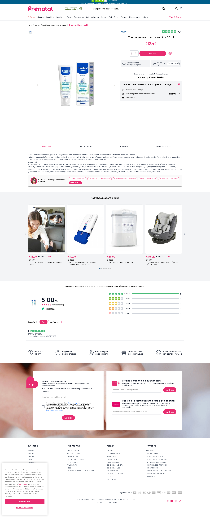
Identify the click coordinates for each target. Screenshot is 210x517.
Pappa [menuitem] (124, 17)
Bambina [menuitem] (50, 17)
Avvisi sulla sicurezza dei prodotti (80, 471)
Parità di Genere (113, 459)
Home (30, 25)
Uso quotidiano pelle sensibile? (99, 179)
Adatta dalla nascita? (77, 179)
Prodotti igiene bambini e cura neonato (53, 25)
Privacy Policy (112, 471)
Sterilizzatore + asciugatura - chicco (121, 262)
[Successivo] (184, 234)
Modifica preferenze (24, 508)
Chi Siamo (110, 450)
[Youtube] (172, 501)
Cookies (110, 477)
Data (43, 322)
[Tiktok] (180, 501)
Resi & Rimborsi (152, 468)
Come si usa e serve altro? (169, 179)
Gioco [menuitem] (104, 17)
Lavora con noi (152, 453)
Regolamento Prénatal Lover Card (159, 471)
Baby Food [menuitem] (114, 17)
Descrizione (46, 146)
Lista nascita (72, 462)
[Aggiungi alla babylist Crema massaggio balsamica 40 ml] (170, 53)
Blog (69, 468)
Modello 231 (111, 456)
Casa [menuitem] (69, 17)
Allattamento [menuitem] (135, 17)
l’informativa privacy (74, 403)
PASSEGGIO (31, 462)
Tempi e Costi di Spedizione (156, 462)
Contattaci (150, 450)
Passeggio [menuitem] (79, 17)
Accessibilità (151, 477)
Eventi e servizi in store (76, 459)
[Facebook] (168, 501)
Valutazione (55, 322)
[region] (25, 489)
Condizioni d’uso (113, 468)
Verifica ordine (73, 450)
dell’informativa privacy (54, 410)
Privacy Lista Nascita (115, 474)
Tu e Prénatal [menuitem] (176, 17)
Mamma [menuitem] (41, 17)
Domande (124, 146)
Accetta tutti (25, 501)
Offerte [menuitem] (32, 17)
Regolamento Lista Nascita (156, 474)
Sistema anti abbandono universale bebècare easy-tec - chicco (82, 263)
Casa (30, 459)
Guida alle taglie (73, 453)
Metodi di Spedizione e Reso (156, 459)
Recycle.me (111, 480)
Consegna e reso (163, 146)
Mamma (31, 450)
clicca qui (23, 484)
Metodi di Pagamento (154, 456)
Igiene (37, 25)
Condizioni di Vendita (115, 465)
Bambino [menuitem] (61, 17)
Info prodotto (85, 146)
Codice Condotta (113, 453)
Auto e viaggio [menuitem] (93, 17)
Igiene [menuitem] (146, 17)
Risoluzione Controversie (156, 465)
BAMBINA (31, 453)
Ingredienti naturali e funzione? (125, 179)
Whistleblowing (113, 462)
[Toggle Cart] (181, 8)
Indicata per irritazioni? (148, 179)
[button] (30, 33)
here (115, 502)
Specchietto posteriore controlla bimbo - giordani (45, 263)
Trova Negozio (72, 456)
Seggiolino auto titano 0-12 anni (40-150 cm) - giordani (162, 263)
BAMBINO (31, 456)
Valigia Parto (72, 465)
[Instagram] (176, 501)
